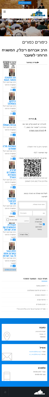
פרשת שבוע (41, 300)
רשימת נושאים (40, 295)
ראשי (25, 32)
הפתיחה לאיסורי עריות (11, 201)
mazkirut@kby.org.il (35, 351)
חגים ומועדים (41, 304)
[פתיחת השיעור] (11, 90)
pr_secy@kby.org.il (35, 354)
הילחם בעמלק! (12, 102)
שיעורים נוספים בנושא (6, 64)
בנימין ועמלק (9, 124)
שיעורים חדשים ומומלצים (36, 290)
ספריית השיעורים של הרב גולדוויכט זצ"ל (31, 309)
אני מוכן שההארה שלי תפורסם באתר (38, 224)
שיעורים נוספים (10, 269)
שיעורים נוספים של (13, 64)
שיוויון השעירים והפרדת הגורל (11, 173)
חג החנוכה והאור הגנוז (10, 78)
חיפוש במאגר (41, 286)
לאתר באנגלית (24, 3)
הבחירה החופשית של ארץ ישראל (9, 227)
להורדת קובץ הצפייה (36, 130)
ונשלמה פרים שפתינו (9, 147)
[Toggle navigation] (4, 12)
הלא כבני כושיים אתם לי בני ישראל (9, 253)
